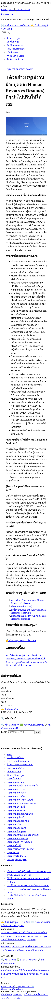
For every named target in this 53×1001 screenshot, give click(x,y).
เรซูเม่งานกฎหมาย (16, 782)
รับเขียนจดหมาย (15, 45)
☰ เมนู (7, 32)
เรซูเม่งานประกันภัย (16, 828)
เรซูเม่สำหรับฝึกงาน (16, 856)
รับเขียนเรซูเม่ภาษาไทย (12, 946)
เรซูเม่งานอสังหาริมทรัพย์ (19, 842)
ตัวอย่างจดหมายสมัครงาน (20, 764)
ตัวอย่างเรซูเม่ (13, 38)
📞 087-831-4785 (22, 9)
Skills (9, 754)
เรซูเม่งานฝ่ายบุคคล (16, 831)
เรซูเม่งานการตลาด (16, 793)
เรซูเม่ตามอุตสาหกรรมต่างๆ (19, 69)
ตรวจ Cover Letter (15, 56)
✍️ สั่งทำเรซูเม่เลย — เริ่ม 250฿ (21, 640)
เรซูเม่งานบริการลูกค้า (18, 821)
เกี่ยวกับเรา (6, 994)
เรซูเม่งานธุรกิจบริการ (18, 817)
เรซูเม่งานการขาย (16, 789)
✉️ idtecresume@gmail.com (17, 987)
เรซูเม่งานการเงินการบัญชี (20, 800)
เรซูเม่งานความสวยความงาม (21, 803)
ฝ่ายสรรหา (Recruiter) (21, 606)
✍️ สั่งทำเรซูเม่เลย (10, 709)
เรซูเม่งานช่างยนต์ (16, 807)
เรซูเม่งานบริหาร (15, 824)
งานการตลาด (13, 936)
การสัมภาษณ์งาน (15, 757)
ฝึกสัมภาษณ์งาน (15, 59)
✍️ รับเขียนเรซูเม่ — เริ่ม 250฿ (16, 922)
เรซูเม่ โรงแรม (14, 778)
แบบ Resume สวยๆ (16, 49)
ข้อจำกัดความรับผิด (10, 998)
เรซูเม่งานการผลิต (16, 796)
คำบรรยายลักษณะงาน (18, 761)
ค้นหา (4, 732)
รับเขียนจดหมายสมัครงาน (14, 950)
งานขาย (25, 936)
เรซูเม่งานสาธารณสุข (17, 838)
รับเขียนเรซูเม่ (13, 42)
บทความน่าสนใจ (15, 768)
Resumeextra (7, 14)
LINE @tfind (7, 9)
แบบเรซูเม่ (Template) (17, 859)
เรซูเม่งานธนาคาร (16, 810)
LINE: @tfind (17, 925)
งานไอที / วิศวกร (25, 932)
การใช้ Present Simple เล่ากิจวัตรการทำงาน (28, 885)
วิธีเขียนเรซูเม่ (26, 970)
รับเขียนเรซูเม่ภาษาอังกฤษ (38, 946)
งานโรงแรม (35, 936)
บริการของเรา (14, 771)
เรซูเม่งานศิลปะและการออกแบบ (23, 835)
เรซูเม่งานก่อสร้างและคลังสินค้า (22, 785)
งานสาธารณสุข (9, 932)
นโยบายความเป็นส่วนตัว (36, 994)
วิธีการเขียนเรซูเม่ (15, 775)
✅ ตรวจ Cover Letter (32, 725)
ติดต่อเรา (17, 994)
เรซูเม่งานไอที (14, 845)
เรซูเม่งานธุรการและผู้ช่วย (20, 814)
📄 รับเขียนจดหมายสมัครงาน (16, 25)
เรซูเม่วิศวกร (13, 852)
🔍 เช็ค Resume (10, 725)
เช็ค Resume (12, 52)
